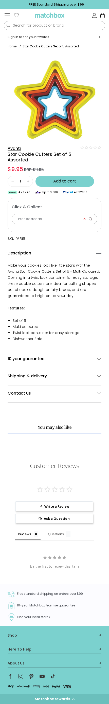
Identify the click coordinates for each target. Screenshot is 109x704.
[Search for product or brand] (8, 25)
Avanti (14, 148)
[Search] (92, 219)
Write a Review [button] (56, 506)
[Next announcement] (107, 4)
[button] (54, 699)
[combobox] (54, 25)
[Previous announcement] (5, 4)
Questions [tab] (56, 534)
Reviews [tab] (24, 534)
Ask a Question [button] (57, 518)
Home (12, 46)
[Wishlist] (16, 15)
